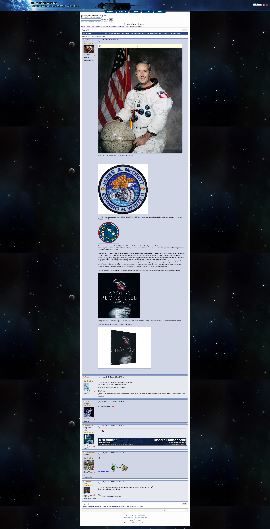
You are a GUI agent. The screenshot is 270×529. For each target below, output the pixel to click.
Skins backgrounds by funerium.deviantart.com (135, 519)
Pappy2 (87, 377)
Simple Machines (142, 515)
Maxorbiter (89, 425)
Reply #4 (104, 453)
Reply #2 (104, 401)
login (98, 15)
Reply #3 (104, 425)
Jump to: (164, 510)
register (104, 15)
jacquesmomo (90, 453)
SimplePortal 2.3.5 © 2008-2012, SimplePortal (135, 517)
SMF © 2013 (134, 515)
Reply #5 (104, 482)
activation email (97, 17)
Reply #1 (104, 377)
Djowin (87, 401)
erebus (87, 40)
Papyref (88, 482)
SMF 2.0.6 (127, 515)
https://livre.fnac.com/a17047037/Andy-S (110, 324)
